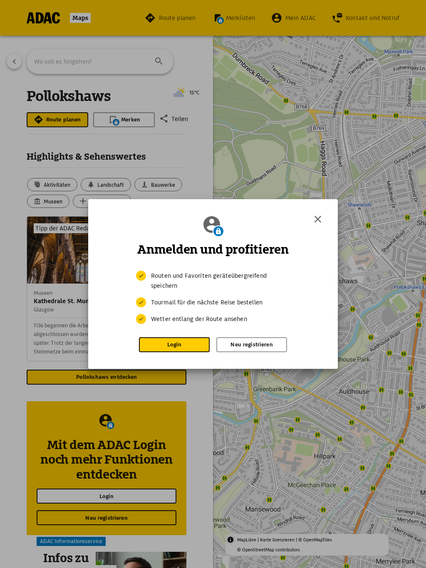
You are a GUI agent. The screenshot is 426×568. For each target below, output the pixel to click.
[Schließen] (318, 219)
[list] (213, 297)
